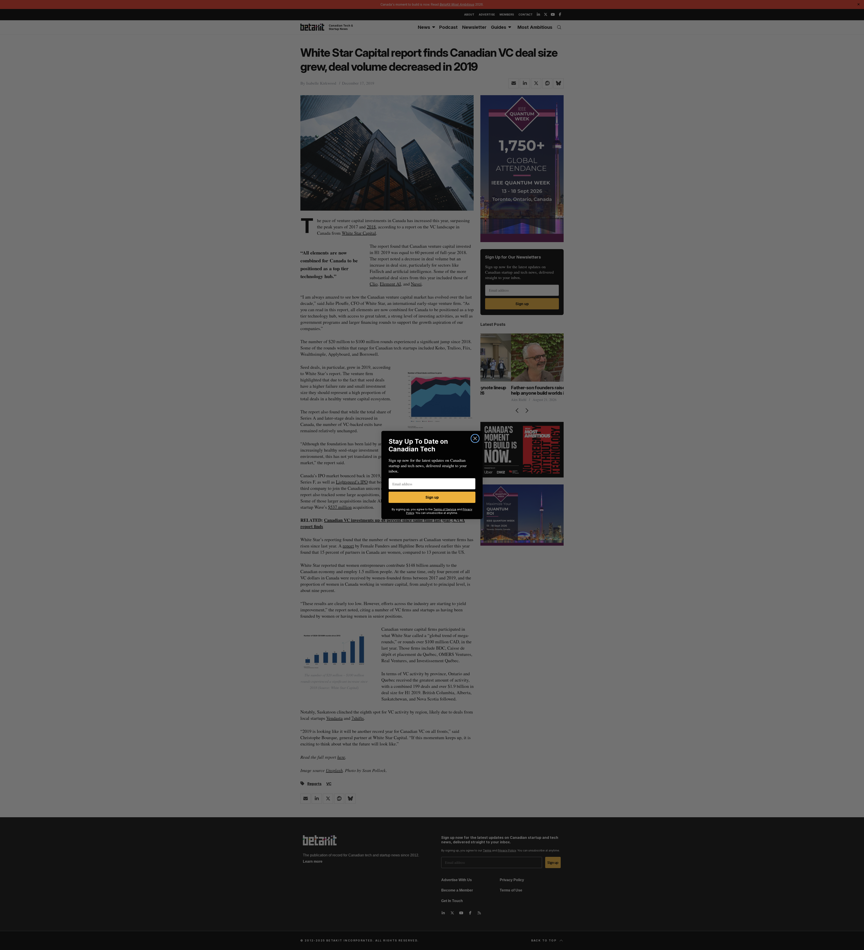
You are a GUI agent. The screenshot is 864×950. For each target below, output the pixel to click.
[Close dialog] (475, 438)
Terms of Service (444, 509)
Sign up (432, 497)
